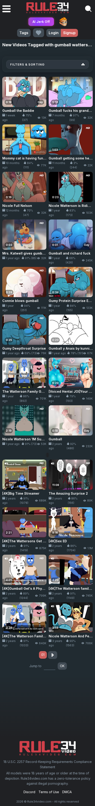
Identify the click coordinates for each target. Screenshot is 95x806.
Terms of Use (49, 792)
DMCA (67, 792)
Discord (29, 792)
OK (62, 666)
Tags (23, 32)
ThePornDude (63, 21)
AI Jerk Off (41, 22)
